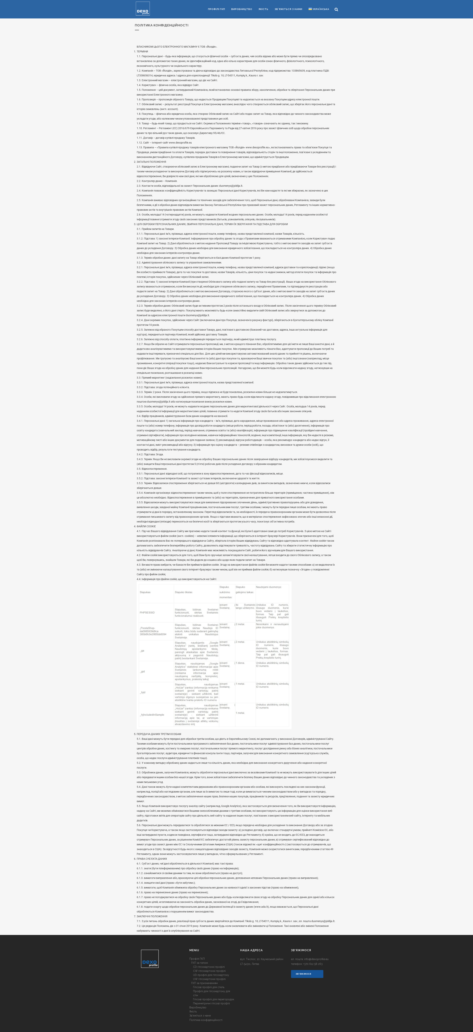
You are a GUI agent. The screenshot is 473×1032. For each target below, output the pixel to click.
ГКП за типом (199, 962)
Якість (193, 1011)
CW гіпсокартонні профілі (209, 970)
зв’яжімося (303, 974)
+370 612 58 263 (313, 963)
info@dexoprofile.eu (316, 959)
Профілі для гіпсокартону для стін (211, 993)
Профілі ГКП (197, 958)
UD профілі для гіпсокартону (211, 975)
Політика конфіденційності (205, 1020)
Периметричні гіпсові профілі (211, 1003)
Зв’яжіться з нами (200, 1015)
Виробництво (197, 1007)
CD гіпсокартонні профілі (209, 966)
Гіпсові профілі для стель (208, 987)
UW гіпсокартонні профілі (209, 979)
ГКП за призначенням (204, 983)
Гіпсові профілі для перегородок (213, 999)
